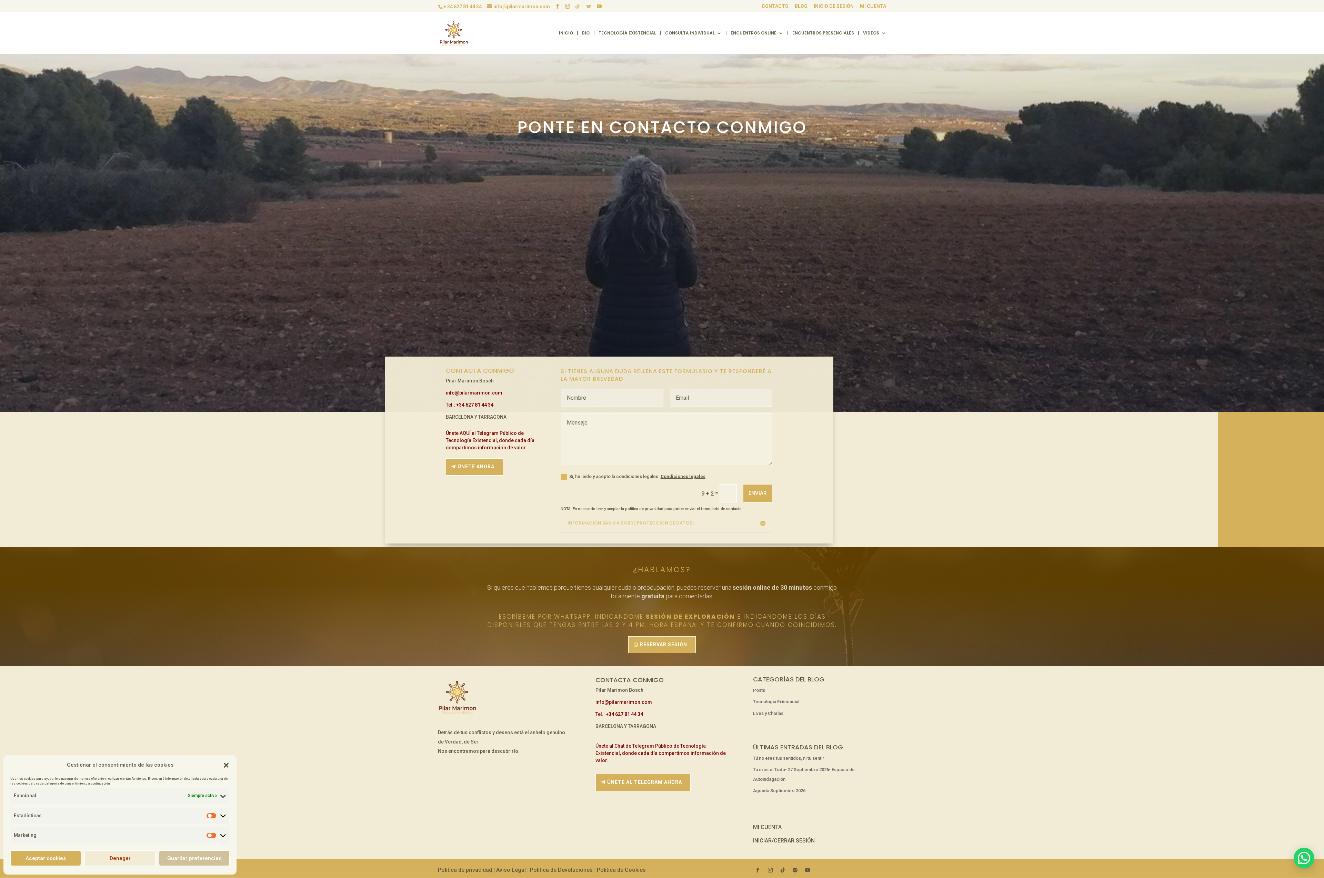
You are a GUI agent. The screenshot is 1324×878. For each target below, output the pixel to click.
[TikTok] (577, 6)
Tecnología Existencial (776, 701)
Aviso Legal (511, 870)
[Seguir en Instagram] (770, 870)
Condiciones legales (683, 476)
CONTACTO (775, 6)
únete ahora (476, 466)
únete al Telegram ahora (644, 782)
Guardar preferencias (194, 858)
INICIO (566, 33)
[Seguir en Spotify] (795, 870)
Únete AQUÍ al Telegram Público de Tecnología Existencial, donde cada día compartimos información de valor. (490, 440)
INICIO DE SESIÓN (834, 6)
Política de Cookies (621, 870)
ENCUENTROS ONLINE (753, 33)
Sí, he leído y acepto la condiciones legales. (637, 476)
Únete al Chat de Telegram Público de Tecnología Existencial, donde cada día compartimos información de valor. (660, 753)
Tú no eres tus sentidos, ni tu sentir (788, 758)
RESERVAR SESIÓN (663, 644)
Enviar (758, 493)
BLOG (801, 6)
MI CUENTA (873, 6)
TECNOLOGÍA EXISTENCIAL (627, 33)
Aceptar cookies (46, 858)
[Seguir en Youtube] (807, 870)
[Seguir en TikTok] (783, 870)
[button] (226, 765)
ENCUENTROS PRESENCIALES (823, 33)
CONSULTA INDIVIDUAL (690, 33)
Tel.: (469, 405)
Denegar (120, 858)
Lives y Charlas (768, 713)
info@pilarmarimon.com (474, 393)
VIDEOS (871, 33)
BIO (586, 33)
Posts (759, 690)
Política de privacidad (465, 870)
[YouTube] (599, 6)
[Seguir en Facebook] (758, 870)
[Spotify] (588, 6)
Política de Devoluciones (561, 870)
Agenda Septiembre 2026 (779, 790)
